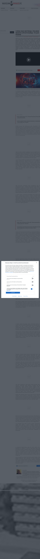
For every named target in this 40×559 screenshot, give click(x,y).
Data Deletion (14, 296)
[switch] (32, 278)
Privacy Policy (25, 296)
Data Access (20, 296)
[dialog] (20, 279)
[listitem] (20, 276)
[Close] (37, 263)
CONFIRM (13, 292)
